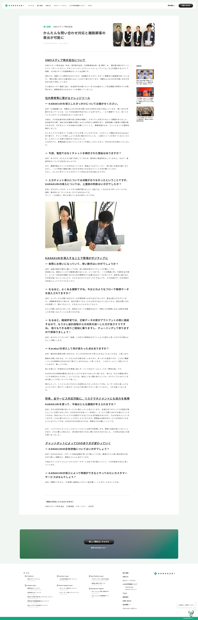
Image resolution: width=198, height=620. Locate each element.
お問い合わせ (186, 5)
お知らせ (48, 5)
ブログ (125, 593)
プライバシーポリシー (130, 608)
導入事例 (40, 5)
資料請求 (125, 597)
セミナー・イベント (60, 5)
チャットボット (64, 43)
